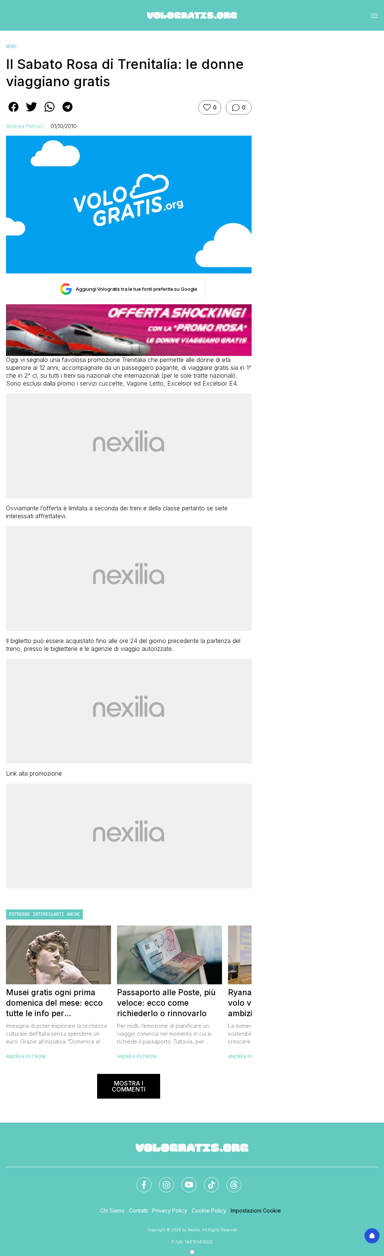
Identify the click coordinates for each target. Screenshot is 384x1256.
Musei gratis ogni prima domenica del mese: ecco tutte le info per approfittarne (54, 1003)
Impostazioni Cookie (256, 1210)
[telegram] (67, 112)
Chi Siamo (112, 1210)
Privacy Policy (169, 1210)
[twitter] (31, 112)
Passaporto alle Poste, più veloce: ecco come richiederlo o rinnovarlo (166, 1003)
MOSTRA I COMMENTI (129, 1086)
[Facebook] (139, 1180)
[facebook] (13, 112)
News (11, 46)
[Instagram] (162, 1180)
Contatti (138, 1210)
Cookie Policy (209, 1210)
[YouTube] (185, 1180)
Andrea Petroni (24, 126)
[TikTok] (207, 1180)
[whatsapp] (49, 112)
